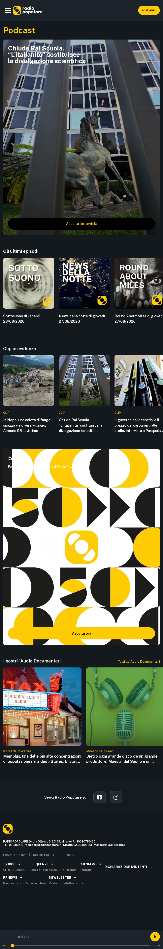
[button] (8, 10)
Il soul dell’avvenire (17, 751)
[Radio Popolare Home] (28, 10)
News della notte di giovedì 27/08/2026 (82, 318)
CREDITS (67, 855)
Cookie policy (43, 855)
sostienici (149, 10)
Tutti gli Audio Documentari (139, 661)
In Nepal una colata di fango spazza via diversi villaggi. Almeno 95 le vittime (26, 425)
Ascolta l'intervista (81, 224)
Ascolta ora (81, 633)
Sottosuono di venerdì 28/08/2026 (21, 318)
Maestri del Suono (100, 751)
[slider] (12, 945)
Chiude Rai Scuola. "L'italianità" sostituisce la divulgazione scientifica (80, 425)
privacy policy (14, 855)
